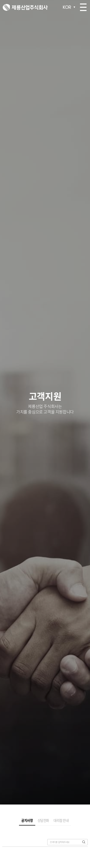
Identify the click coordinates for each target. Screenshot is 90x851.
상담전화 (43, 824)
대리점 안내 (61, 824)
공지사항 (27, 824)
